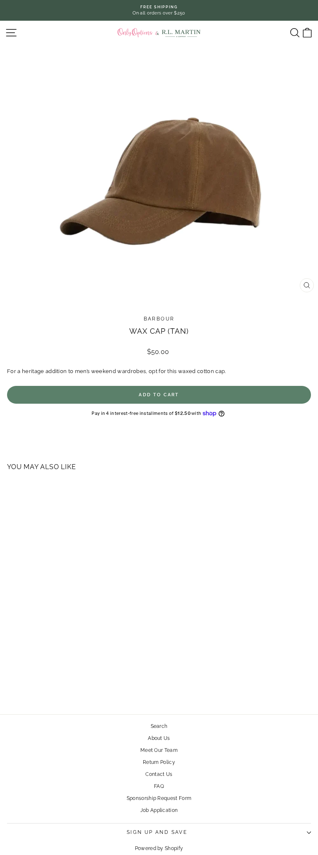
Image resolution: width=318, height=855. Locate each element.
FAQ (159, 786)
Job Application (159, 810)
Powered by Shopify (159, 848)
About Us (159, 738)
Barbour (159, 319)
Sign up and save (157, 832)
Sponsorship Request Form (159, 798)
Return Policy (159, 762)
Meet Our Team (159, 750)
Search (159, 726)
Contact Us (158, 774)
